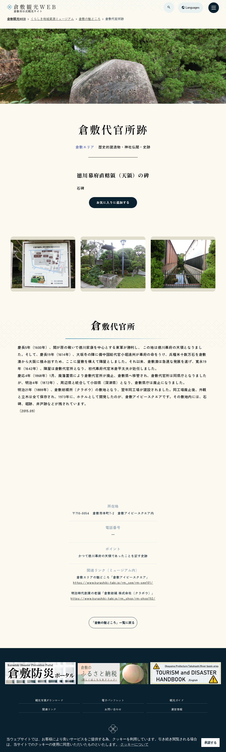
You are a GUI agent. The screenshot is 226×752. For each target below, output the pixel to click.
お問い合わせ (113, 709)
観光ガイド (177, 700)
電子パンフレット (113, 700)
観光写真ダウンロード (49, 700)
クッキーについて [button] (134, 744)
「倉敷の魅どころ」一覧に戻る (113, 622)
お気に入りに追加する (113, 202)
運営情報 (177, 709)
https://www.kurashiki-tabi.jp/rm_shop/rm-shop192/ (113, 598)
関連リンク (49, 709)
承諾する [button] (210, 742)
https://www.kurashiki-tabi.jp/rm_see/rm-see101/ (113, 582)
